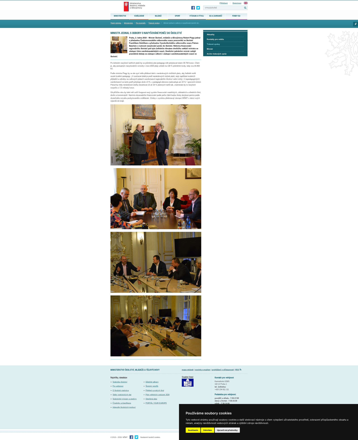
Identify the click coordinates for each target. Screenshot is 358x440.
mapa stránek (187, 370)
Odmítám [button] (207, 430)
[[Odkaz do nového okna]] (188, 386)
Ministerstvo (128, 23)
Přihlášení (224, 3)
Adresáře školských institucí (124, 407)
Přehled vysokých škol (155, 390)
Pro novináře (141, 23)
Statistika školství (120, 382)
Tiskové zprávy (154, 23)
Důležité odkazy (152, 382)
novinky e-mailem (202, 370)
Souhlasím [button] (193, 430)
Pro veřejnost (118, 386)
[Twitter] (198, 8)
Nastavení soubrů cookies (150, 437)
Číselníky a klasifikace (122, 403)
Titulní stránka (115, 23)
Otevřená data (151, 399)
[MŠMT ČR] (134, 6)
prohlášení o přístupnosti (223, 370)
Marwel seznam (355, 24)
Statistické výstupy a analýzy (125, 399)
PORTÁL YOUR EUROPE (156, 403)
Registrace (237, 3)
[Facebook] (193, 8)
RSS (237, 370)
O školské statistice (121, 390)
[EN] (246, 4)
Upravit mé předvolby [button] (227, 430)
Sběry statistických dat (122, 395)
